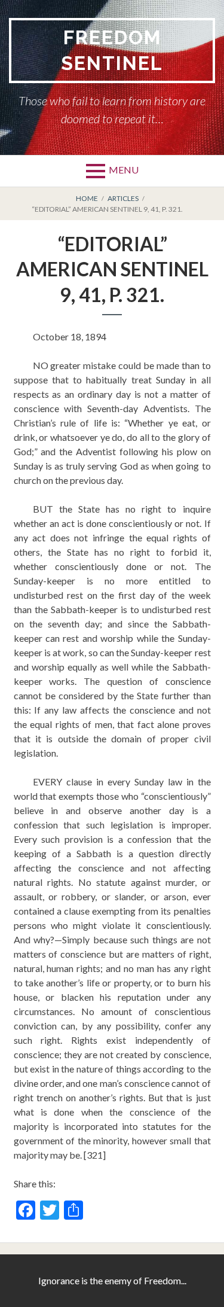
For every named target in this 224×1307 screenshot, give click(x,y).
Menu (124, 169)
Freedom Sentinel (112, 50)
